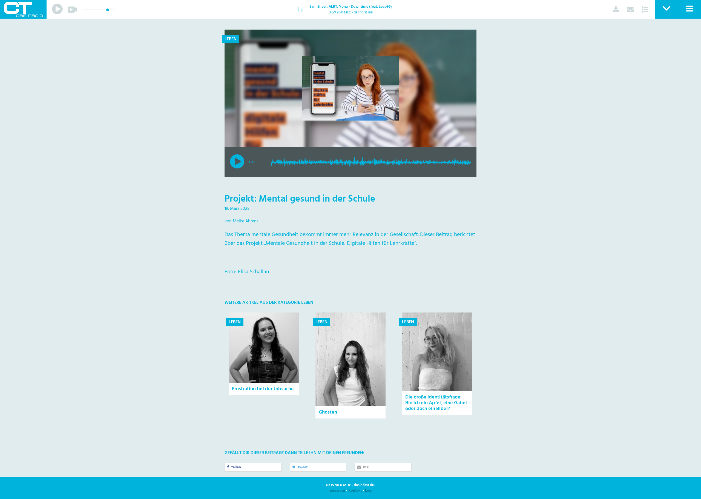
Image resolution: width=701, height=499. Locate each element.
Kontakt (355, 490)
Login (370, 490)
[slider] (107, 9)
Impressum (335, 490)
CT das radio (23, 9)
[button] (666, 9)
